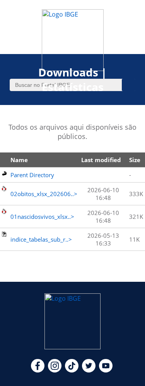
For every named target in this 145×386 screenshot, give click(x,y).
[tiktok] (71, 370)
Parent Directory (32, 175)
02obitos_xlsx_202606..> (43, 194)
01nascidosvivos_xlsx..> (42, 216)
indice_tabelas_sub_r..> (41, 239)
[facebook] (37, 370)
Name (19, 160)
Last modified (101, 160)
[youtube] (106, 370)
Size (134, 160)
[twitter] (89, 370)
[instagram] (54, 370)
